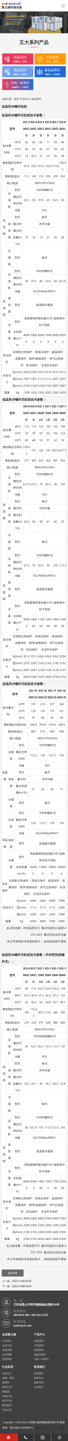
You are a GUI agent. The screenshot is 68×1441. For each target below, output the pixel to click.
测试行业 (7, 1387)
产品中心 (25, 99)
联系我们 (39, 1373)
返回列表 (12, 1273)
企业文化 (7, 1345)
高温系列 (39, 1341)
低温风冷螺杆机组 (14, 106)
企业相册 (7, 1354)
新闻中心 (39, 1378)
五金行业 (7, 1410)
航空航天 (7, 1405)
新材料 (5, 1382)
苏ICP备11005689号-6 (21, 1427)
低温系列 (36, 99)
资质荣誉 (7, 1359)
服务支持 (39, 1382)
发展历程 (7, 1350)
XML (50, 1427)
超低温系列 (40, 1354)
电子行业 (7, 1400)
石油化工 (7, 1373)
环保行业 (7, 1396)
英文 (62, 1427)
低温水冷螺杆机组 (22, 1286)
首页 (16, 99)
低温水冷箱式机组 (22, 1280)
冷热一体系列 (41, 1359)
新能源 (5, 1391)
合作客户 (39, 1387)
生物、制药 (8, 1378)
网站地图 (41, 1427)
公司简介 (7, 1341)
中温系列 (39, 1345)
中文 (56, 1427)
